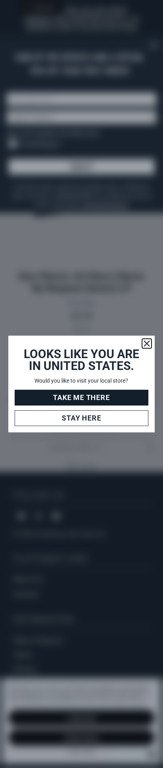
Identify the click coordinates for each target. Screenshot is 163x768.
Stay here (81, 418)
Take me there (81, 397)
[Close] (147, 343)
